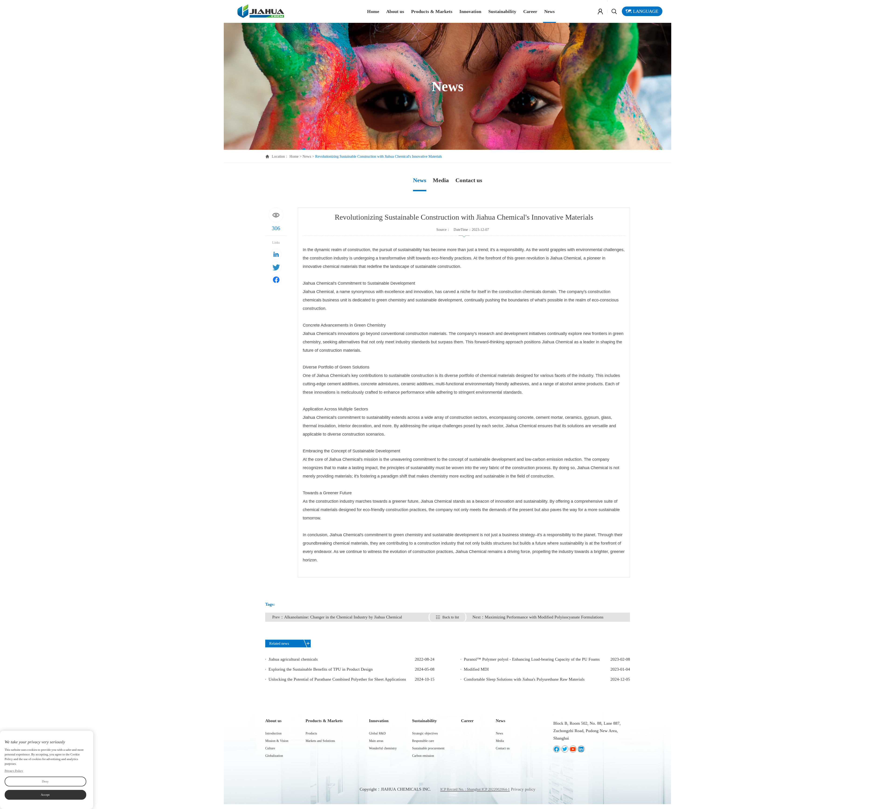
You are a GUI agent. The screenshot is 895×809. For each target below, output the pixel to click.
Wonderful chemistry (383, 748)
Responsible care (423, 741)
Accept (45, 794)
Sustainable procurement (428, 748)
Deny (45, 781)
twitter (276, 267)
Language (645, 11)
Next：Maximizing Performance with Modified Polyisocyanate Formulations (537, 617)
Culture (270, 748)
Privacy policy (523, 789)
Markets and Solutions (320, 741)
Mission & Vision (276, 741)
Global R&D (377, 733)
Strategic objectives (425, 733)
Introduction (273, 733)
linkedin (276, 254)
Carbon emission (423, 756)
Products (311, 733)
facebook (276, 279)
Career (530, 11)
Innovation (470, 11)
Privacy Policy (14, 770)
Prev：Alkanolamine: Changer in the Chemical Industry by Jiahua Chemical (337, 617)
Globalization (274, 756)
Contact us (468, 180)
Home (373, 11)
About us (395, 11)
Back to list (450, 617)
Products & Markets (431, 11)
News (549, 11)
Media (441, 180)
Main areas (376, 741)
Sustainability (502, 11)
